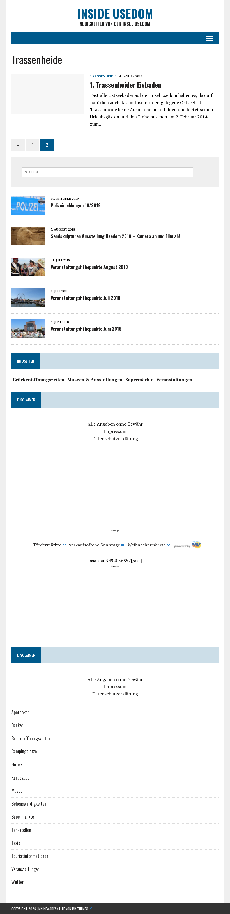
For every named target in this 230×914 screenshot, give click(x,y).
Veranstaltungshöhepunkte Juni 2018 (86, 328)
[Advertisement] (115, 490)
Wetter (18, 882)
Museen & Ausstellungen (95, 379)
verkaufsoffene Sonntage (94, 545)
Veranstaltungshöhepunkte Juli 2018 (85, 298)
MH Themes (80, 908)
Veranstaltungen (174, 379)
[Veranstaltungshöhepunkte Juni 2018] (28, 334)
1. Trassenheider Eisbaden (126, 84)
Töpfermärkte (47, 545)
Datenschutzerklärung (115, 438)
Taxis (16, 843)
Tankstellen (21, 829)
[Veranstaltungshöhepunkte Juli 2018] (28, 303)
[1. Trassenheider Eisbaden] (48, 110)
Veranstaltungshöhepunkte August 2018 (89, 267)
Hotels (17, 764)
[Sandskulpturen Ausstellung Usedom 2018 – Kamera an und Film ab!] (28, 241)
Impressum (115, 431)
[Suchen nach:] (107, 172)
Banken (18, 725)
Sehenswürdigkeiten (29, 803)
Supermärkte (139, 379)
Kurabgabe (20, 777)
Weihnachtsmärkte (147, 545)
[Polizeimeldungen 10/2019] (28, 211)
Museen (18, 790)
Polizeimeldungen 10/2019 (76, 205)
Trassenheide (103, 76)
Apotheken (20, 712)
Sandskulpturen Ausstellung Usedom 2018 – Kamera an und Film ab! (115, 236)
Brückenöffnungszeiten (39, 379)
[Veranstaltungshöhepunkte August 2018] (28, 272)
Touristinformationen (30, 856)
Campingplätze (24, 751)
